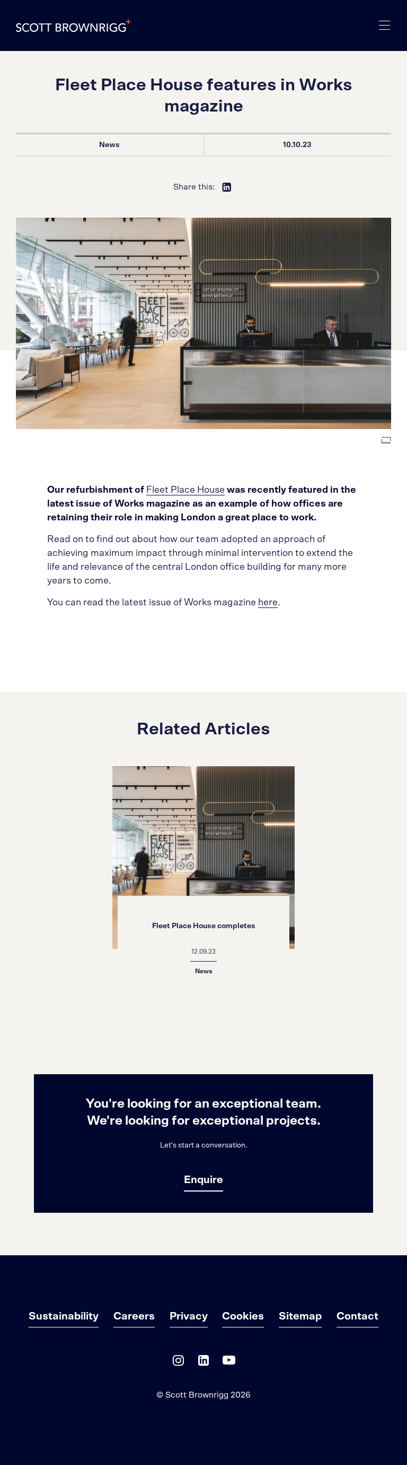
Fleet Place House (185, 490)
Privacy (189, 1316)
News (109, 145)
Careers (134, 1316)
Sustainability (64, 1316)
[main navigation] (384, 25)
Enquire (203, 1180)
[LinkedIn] (203, 1362)
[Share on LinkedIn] (227, 186)
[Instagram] (178, 1362)
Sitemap (300, 1316)
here (268, 602)
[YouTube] (229, 1362)
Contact (357, 1316)
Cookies (243, 1316)
